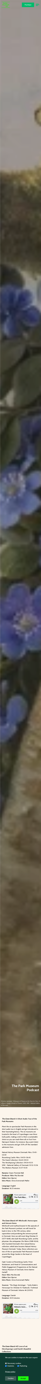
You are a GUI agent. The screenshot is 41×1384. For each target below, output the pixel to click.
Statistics (10, 1366)
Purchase (28, 5)
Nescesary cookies (14, 1363)
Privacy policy (10, 1372)
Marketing (23, 1366)
